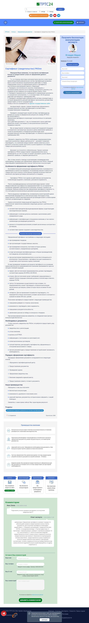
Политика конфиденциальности (60, 618)
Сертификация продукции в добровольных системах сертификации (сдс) (25, 410)
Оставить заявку (9, 490)
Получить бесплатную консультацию (30, 233)
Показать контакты (72, 64)
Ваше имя (8, 558)
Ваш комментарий (10, 580)
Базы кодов (80, 611)
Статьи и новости (32, 11)
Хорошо (44, 620)
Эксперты (64, 611)
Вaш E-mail (8, 571)
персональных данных (37, 594)
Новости (72, 611)
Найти (60, 9)
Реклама (65, 614)
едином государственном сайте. (39, 103)
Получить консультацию (72, 92)
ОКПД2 (43, 11)
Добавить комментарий (30, 600)
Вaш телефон (9, 564)
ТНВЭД (51, 11)
